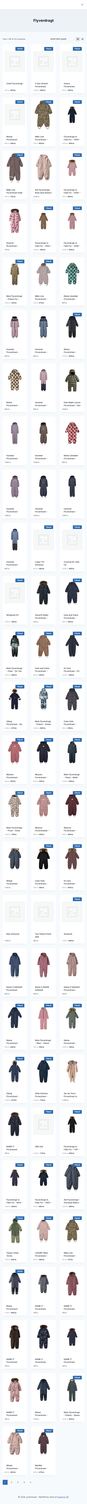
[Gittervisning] (78, 39)
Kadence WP (63, 1497)
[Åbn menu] (82, 4)
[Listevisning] (82, 39)
